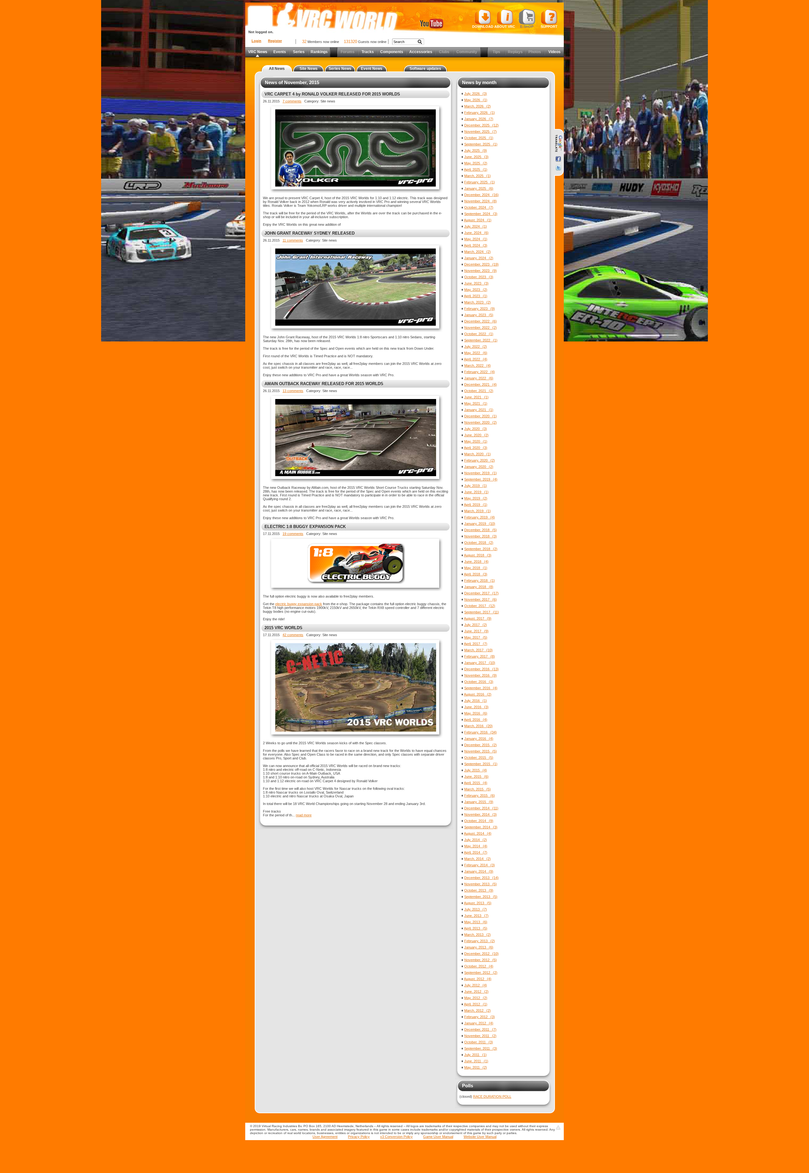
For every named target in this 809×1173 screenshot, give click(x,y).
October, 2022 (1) (478, 334)
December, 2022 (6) (480, 321)
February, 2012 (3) (479, 1017)
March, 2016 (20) (478, 726)
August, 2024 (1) (477, 220)
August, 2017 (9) (477, 618)
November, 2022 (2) (480, 327)
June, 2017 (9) (476, 631)
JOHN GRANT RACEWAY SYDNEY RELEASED (310, 233)
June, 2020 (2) (476, 435)
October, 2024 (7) (478, 207)
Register (275, 41)
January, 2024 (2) (478, 258)
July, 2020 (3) (475, 429)
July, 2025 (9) (475, 150)
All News (277, 68)
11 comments (293, 240)
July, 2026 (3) (475, 93)
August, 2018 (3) (477, 555)
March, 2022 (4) (477, 365)
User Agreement (325, 1137)
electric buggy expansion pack (298, 604)
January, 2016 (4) (478, 738)
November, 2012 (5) (480, 960)
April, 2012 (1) (475, 1004)
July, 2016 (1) (475, 701)
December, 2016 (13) (481, 669)
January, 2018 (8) (478, 587)
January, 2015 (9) (478, 802)
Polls (467, 1085)
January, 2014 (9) (478, 871)
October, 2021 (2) (478, 391)
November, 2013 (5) (480, 884)
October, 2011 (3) (478, 1042)
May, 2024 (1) (475, 239)
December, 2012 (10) (481, 953)
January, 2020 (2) (478, 467)
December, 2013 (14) (481, 878)
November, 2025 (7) (480, 131)
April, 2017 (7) (475, 644)
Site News (309, 68)
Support (549, 26)
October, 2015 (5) (478, 757)
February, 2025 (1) (479, 182)
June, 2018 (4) (476, 561)
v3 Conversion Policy (396, 1137)
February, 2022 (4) (479, 372)
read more (304, 815)
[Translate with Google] (558, 143)
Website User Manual (480, 1137)
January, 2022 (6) (478, 378)
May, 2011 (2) (475, 1067)
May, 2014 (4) (475, 846)
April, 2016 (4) (475, 720)
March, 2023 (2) (477, 302)
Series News (340, 68)
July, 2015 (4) (475, 770)
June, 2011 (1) (476, 1061)
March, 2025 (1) (477, 176)
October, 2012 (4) (478, 966)
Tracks (368, 52)
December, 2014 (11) (481, 808)
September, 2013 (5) (480, 897)
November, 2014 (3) (480, 814)
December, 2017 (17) (481, 593)
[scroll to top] (558, 1127)
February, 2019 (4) (479, 517)
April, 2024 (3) (475, 245)
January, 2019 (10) (479, 523)
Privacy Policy (359, 1137)
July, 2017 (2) (475, 625)
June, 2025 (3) (476, 157)
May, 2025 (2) (475, 163)
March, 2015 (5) (477, 789)
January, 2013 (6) (478, 947)
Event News (371, 68)
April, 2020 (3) (475, 448)
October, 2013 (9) (478, 890)
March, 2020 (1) (477, 454)
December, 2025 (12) (481, 125)
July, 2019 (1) (475, 486)
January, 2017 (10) (479, 663)
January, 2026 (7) (478, 119)
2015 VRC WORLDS (283, 627)
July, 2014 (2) (475, 840)
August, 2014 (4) (477, 833)
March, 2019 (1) (477, 511)
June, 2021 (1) (476, 397)
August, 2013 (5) (477, 903)
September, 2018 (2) (480, 549)
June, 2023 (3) (476, 283)
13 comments (293, 391)
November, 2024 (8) (480, 201)
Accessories (420, 52)
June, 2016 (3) (476, 707)
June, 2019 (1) (476, 492)
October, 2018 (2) (478, 542)
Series (299, 52)
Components (391, 52)
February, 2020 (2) (479, 460)
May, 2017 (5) (475, 637)
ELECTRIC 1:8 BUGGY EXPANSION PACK (305, 526)
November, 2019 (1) (480, 473)
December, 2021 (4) (480, 384)
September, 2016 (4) (480, 688)
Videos (554, 52)
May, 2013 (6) (475, 922)
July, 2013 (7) (475, 909)
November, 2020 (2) (480, 422)
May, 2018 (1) (475, 568)
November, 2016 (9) (480, 675)
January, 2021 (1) (478, 410)
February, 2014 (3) (479, 865)
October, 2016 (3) (478, 682)
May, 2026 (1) (475, 100)
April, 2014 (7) (475, 852)
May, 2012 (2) (475, 998)
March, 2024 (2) (477, 252)
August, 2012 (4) (477, 979)
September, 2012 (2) (480, 972)
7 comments (292, 101)
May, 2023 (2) (475, 290)
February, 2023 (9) (479, 308)
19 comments (293, 534)
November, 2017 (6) (480, 599)
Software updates (425, 68)
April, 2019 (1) (475, 505)
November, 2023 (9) (480, 271)
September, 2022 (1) (480, 340)
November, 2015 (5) (480, 751)
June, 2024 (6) (476, 233)
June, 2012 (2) (476, 991)
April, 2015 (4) (475, 783)
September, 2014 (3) (480, 827)
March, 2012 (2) (477, 1010)
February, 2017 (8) (479, 656)
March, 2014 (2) (477, 859)
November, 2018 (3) (480, 536)
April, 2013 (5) (475, 928)
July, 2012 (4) (475, 985)
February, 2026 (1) (479, 112)
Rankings (319, 52)
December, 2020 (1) (480, 416)
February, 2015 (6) (479, 795)
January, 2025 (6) (478, 188)
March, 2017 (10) (478, 650)
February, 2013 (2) (479, 941)
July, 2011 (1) (475, 1055)
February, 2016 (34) (480, 732)
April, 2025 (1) (475, 169)
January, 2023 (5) (478, 315)
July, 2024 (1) (475, 226)
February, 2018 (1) (479, 580)
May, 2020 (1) (475, 441)
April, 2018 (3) (475, 574)
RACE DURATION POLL (492, 1096)
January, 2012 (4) (478, 1023)
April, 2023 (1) (475, 296)
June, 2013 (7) (476, 916)
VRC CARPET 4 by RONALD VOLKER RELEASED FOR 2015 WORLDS (332, 94)
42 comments (293, 635)
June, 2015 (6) (476, 776)
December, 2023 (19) (481, 264)
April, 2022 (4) (475, 359)
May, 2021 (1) (475, 403)
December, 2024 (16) (481, 195)
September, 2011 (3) (480, 1048)
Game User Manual (438, 1137)
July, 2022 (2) (475, 346)
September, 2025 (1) (480, 144)
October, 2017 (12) (479, 606)
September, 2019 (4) (480, 479)
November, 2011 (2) (480, 1036)
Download (482, 26)
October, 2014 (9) (478, 821)
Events (279, 52)
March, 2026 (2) (477, 106)
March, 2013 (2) (477, 935)
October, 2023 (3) (478, 277)
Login (256, 41)
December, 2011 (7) (480, 1029)
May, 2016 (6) (475, 713)
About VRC (504, 26)
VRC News (257, 52)
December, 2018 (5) (480, 530)
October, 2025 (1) (478, 138)
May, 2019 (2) (475, 498)
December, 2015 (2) (480, 745)
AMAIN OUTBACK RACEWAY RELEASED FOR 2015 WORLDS (324, 383)
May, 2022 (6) (475, 353)
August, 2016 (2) (477, 694)
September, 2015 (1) (480, 764)
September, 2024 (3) (480, 214)
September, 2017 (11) (481, 612)
